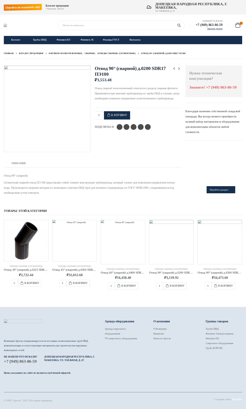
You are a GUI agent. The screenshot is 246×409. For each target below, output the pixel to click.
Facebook (119, 127)
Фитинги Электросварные (220, 333)
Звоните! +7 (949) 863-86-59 (213, 87)
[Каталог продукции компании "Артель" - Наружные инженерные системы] (28, 25)
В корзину (119, 115)
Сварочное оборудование (220, 343)
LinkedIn (133, 127)
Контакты (135, 39)
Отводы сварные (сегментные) (26, 266)
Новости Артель (162, 338)
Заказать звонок (215, 28)
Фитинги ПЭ (63, 39)
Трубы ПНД (40, 39)
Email (148, 127)
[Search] (179, 25)
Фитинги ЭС (87, 39)
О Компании (160, 328)
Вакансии (158, 333)
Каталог (15, 39)
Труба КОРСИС (214, 348)
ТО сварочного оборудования (121, 338)
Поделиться (104, 126)
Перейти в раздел (219, 189)
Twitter (126, 127)
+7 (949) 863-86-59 (20, 361)
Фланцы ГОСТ (111, 39)
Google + (141, 127)
